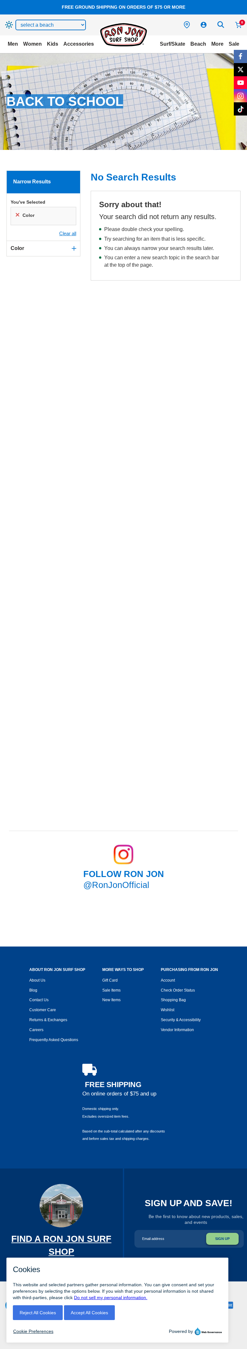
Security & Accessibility (181, 1020)
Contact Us (39, 1000)
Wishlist (167, 1010)
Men (13, 44)
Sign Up (222, 1239)
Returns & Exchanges (48, 1020)
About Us (37, 980)
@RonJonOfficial (116, 885)
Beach (198, 44)
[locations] (186, 24)
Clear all (67, 233)
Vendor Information (177, 1030)
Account (168, 980)
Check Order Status (178, 990)
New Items (111, 1000)
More (217, 44)
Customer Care (42, 1010)
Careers (36, 1030)
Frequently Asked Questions (53, 1040)
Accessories (78, 44)
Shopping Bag (173, 1000)
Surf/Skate (172, 44)
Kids (52, 44)
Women (32, 44)
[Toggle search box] (221, 25)
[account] (203, 24)
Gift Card (110, 980)
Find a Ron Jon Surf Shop (61, 1252)
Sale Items (111, 990)
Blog (33, 990)
